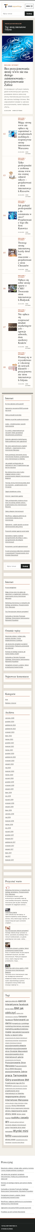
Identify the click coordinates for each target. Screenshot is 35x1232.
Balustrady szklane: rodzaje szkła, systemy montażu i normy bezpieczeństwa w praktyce (15, 638)
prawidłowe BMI (20, 1079)
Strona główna (7, 1229)
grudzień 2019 (9, 782)
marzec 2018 (9, 824)
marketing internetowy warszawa (17, 1026)
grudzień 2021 (9, 743)
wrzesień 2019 (9, 785)
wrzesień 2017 (9, 845)
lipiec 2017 (8, 853)
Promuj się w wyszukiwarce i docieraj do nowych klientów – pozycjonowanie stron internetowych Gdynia (25, 368)
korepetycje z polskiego (20, 1023)
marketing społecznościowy (16, 1029)
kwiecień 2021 (9, 746)
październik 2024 (10, 725)
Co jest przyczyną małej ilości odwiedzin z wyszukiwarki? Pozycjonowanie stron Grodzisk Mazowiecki (17, 553)
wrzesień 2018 (9, 803)
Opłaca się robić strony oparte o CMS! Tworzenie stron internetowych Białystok (24, 289)
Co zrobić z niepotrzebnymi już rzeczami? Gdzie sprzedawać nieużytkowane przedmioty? (14, 432)
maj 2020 (8, 767)
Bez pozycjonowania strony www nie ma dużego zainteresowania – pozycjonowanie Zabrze (16, 76)
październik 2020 (10, 757)
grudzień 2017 (9, 835)
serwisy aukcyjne (9, 1103)
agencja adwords (11, 1001)
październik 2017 (10, 842)
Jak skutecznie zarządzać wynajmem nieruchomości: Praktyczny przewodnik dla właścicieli (17, 646)
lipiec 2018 (8, 810)
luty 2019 (8, 796)
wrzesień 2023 (9, 732)
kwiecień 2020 (9, 771)
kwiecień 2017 (9, 860)
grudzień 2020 (9, 753)
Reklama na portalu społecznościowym (17, 419)
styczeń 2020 (9, 778)
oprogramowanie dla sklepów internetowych (16, 1038)
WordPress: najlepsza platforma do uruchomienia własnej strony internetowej (15, 518)
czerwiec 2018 (9, 814)
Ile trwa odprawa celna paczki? (14, 404)
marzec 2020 (9, 774)
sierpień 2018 (9, 806)
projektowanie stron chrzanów (19, 1086)
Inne (6, 699)
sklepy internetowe (19, 1103)
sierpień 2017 (9, 849)
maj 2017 (7, 856)
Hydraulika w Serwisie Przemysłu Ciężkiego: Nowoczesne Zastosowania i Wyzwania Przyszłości (17, 618)
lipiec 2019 (8, 792)
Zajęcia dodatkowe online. (13, 491)
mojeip (8, 1032)
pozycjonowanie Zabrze (16, 1071)
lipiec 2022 (8, 735)
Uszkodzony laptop (11, 912)
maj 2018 (8, 817)
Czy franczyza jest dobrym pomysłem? (17, 611)
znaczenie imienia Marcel (18, 1142)
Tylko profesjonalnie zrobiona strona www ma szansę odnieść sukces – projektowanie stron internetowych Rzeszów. (24, 177)
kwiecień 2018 (9, 821)
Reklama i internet (10, 703)
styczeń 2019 (9, 799)
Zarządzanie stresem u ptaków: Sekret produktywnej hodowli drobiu (13, 1196)
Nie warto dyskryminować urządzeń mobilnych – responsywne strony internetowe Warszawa (16, 448)
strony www (10, 1114)
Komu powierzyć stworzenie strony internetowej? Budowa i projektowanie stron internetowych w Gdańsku (17, 457)
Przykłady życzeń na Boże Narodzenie (13, 1212)
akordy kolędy (9, 1008)
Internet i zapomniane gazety (14, 496)
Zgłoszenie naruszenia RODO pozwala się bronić (16, 1207)
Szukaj (29, 14)
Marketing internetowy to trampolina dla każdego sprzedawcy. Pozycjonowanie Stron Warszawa (17, 605)
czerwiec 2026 (9, 718)
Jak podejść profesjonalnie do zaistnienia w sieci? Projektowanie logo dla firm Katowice (17, 465)
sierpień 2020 (9, 764)
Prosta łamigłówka (10, 587)
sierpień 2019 (9, 789)
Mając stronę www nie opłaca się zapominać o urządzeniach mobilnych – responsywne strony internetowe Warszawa (25, 135)
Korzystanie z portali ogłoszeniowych (16, 546)
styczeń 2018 (9, 831)
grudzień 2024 (9, 721)
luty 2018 (8, 828)
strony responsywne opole (16, 1111)
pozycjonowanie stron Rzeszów (13, 1060)
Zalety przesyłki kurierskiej (13, 415)
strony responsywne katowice (20, 1108)
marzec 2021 (9, 750)
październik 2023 (10, 728)
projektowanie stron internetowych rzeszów (16, 1088)
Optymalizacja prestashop (11, 1040)
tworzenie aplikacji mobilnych (16, 1122)
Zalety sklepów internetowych (14, 511)
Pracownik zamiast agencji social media (17, 531)
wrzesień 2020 (9, 760)
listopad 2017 (9, 838)
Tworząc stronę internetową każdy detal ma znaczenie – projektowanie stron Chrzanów (17, 485)
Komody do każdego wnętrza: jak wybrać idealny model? (16, 1184)
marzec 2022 (9, 739)
